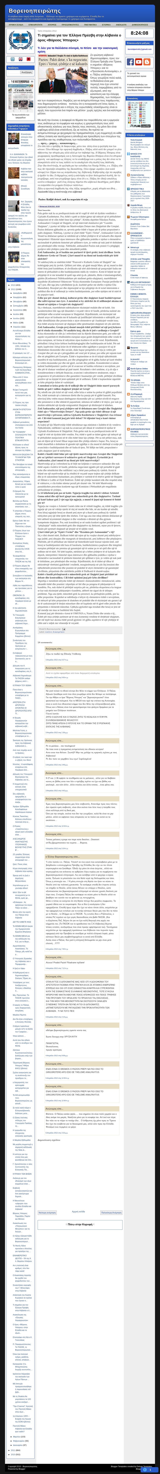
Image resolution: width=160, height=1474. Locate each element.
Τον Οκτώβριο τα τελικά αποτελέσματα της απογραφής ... (22, 467)
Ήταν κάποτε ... (19, 1036)
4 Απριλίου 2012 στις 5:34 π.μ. (57, 848)
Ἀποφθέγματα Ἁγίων (138, 219)
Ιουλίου (16, 314)
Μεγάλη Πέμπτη (19, 1015)
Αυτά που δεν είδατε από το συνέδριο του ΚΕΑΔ (22, 1043)
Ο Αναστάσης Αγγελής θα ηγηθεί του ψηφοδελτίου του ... (22, 1278)
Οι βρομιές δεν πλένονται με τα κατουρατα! (20, 494)
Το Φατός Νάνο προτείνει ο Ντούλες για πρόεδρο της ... (22, 1249)
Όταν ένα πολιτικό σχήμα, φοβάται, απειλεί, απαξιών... (21, 1357)
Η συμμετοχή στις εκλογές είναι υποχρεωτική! (20, 787)
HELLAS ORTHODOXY (140, 282)
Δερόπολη (135, 224)
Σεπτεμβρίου (18, 306)
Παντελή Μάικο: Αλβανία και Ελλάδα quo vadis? (22, 1429)
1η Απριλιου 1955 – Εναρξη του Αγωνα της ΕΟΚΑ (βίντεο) (22, 1419)
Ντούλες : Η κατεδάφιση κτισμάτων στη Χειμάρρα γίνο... (23, 767)
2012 (13, 289)
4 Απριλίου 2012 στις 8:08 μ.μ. (57, 1055)
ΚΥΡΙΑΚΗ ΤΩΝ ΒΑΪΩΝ (22, 1174)
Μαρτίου (17, 1437)
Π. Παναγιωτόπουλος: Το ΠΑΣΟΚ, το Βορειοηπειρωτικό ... (22, 1347)
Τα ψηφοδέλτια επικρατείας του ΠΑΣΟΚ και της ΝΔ (22, 559)
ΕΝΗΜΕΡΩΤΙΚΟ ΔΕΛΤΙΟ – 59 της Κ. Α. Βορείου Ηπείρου (22, 1258)
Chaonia (134, 275)
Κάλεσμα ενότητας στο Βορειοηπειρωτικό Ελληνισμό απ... (22, 360)
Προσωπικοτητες (70, 25)
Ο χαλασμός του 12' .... (22, 353)
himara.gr (134, 247)
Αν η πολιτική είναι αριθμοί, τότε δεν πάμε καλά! (21, 1268)
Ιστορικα (106, 25)
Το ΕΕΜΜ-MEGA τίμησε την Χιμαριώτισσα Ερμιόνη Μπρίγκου (23, 929)
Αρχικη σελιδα (16, 25)
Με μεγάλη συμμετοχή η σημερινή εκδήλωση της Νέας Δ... (23, 1147)
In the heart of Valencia (139, 278)
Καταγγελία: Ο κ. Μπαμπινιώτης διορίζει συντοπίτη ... (22, 1367)
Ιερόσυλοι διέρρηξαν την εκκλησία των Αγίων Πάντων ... (21, 1377)
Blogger (22, 1469)
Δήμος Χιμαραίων (138, 415)
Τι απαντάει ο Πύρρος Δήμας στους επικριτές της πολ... (22, 514)
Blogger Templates (119, 1466)
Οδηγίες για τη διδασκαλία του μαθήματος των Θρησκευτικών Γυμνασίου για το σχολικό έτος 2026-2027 (140, 195)
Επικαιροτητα (35, 25)
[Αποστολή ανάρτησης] (63, 629)
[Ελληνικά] (13, 60)
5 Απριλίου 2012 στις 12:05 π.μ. (57, 1078)
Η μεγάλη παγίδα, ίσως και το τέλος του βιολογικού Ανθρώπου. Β (140, 210)
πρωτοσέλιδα (20, 115)
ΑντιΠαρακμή (136, 394)
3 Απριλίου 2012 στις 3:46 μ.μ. (57, 765)
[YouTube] (138, 65)
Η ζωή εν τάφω (19, 968)
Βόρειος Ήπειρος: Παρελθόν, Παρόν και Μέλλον (21, 1216)
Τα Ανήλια (134, 406)
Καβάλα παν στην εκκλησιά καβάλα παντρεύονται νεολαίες (27, 174)
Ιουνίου (16, 318)
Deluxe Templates (144, 1466)
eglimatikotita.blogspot (140, 313)
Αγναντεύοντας (137, 175)
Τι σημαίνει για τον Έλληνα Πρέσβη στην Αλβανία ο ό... (22, 1308)
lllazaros (134, 348)
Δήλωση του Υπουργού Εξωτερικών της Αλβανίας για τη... (22, 777)
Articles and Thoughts (140, 259)
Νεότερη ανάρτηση (47, 1213)
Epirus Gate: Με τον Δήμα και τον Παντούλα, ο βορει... (22, 523)
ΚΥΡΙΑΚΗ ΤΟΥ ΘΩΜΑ (22, 685)
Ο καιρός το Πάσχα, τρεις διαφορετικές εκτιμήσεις (21, 1008)
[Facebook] (130, 65)
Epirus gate (135, 331)
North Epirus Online (139, 369)
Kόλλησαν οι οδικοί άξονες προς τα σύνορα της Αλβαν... (22, 447)
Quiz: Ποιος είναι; (20, 864)
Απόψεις (48, 632)
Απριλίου (17, 327)
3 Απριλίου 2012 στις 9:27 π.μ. (57, 660)
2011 (13, 1450)
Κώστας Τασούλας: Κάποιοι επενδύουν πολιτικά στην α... (22, 819)
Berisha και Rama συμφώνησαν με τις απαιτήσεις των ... (22, 504)
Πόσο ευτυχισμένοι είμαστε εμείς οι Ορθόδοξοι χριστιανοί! (140, 240)
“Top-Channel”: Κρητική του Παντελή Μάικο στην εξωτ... (23, 1409)
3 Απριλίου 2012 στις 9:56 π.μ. (57, 677)
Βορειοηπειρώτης (35, 11)
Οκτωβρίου (18, 301)
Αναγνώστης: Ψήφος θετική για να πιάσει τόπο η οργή (22, 484)
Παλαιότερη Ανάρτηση (111, 1213)
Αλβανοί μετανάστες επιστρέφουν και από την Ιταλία (23, 425)
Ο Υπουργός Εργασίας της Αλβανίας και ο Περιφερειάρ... (22, 961)
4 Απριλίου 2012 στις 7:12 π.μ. (57, 968)
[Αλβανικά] (28, 60)
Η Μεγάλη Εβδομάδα (21, 1140)
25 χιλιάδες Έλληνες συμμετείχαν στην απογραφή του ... (21, 857)
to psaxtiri (134, 359)
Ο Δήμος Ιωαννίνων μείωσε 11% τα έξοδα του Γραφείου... (23, 1029)
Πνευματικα (90, 25)
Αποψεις (52, 25)
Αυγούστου (18, 310)
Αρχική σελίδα (78, 1211)
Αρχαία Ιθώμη (136, 205)
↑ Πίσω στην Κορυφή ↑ (80, 1224)
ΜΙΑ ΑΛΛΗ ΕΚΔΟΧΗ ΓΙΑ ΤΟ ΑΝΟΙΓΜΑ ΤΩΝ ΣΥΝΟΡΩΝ (23, 457)
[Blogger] (146, 65)
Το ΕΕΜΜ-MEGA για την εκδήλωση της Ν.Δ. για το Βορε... (21, 939)
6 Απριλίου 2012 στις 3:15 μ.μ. (57, 1133)
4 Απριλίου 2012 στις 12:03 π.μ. (57, 826)
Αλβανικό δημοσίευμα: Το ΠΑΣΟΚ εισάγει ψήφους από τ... (22, 678)
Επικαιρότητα (58, 632)
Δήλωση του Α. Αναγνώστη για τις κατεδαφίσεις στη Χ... (22, 668)
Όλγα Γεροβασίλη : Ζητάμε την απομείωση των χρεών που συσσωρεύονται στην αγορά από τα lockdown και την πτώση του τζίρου (140, 338)
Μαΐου (16, 323)
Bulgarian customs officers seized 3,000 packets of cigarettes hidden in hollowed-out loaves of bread (140, 266)
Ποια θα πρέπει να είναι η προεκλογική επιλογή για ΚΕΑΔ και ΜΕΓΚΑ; (140, 373)
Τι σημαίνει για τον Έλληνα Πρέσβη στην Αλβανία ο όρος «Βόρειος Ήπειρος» (79, 37)
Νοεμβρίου (18, 297)
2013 (13, 285)
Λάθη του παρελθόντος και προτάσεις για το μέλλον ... (22, 588)
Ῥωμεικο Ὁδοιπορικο (139, 217)
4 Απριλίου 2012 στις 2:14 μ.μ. (57, 1017)
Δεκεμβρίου (18, 293)
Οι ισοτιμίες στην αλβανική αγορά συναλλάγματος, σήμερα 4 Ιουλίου (140, 252)
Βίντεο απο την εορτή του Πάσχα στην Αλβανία (22, 915)
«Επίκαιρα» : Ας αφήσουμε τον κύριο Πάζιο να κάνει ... (22, 905)
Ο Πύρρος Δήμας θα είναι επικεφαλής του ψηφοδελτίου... (22, 569)
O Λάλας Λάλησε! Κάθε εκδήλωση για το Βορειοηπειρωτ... (22, 1239)
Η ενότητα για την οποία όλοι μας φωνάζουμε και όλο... (22, 1157)
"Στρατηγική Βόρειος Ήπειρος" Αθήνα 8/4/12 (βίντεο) (21, 1065)
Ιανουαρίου (18, 1445)
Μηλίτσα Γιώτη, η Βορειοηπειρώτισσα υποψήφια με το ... (22, 733)
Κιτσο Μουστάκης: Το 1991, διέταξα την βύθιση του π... (22, 346)
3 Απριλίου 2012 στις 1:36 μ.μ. (57, 732)
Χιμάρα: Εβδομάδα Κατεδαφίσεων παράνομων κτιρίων (22, 809)
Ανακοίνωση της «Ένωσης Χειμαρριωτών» (20, 1317)
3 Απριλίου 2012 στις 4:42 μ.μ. (57, 791)
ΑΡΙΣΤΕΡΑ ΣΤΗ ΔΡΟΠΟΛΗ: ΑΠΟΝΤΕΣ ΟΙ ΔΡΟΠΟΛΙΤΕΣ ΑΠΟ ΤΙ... (22, 708)
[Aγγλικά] (22, 60)
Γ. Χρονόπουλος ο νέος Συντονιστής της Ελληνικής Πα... (22, 1167)
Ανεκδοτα (121, 25)
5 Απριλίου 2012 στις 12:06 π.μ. (57, 1101)
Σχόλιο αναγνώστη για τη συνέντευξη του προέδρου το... (22, 1075)
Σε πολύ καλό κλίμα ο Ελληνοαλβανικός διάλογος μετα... (22, 1111)
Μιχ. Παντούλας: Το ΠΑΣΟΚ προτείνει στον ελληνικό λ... (21, 998)
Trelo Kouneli (136, 140)
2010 (13, 1455)
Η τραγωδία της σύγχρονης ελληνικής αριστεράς (22, 1133)
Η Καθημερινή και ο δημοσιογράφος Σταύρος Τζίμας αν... (22, 975)
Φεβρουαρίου (19, 1441)
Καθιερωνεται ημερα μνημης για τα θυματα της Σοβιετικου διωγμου (140, 287)
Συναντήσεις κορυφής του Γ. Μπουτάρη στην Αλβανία (22, 1288)
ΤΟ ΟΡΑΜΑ (135, 380)
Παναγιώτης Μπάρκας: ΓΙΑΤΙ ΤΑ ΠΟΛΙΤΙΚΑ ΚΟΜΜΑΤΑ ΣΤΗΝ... (22, 370)
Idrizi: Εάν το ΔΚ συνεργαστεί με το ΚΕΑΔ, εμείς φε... (21, 895)
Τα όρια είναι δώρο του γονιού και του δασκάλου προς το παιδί (139, 352)
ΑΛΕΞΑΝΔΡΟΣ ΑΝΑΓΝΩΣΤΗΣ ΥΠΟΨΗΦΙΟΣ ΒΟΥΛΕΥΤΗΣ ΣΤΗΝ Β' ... (22, 844)
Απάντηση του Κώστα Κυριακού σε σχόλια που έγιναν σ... (22, 1298)
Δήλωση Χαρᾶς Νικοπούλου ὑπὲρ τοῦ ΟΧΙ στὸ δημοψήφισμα (140, 399)
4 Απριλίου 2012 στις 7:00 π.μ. (57, 949)
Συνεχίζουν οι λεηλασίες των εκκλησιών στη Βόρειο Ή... (22, 578)
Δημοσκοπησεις (140, 25)
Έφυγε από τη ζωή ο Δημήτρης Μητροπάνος (21, 878)
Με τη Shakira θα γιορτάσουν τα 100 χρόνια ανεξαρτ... (22, 1399)
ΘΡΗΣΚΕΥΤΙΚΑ (137, 189)
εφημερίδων (21, 118)
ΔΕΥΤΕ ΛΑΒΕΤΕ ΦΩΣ (22, 922)
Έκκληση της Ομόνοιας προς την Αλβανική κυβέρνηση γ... (22, 743)
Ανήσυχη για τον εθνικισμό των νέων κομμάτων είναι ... (22, 1181)
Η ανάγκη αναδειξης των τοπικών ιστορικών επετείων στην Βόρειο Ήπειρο (138, 87)
